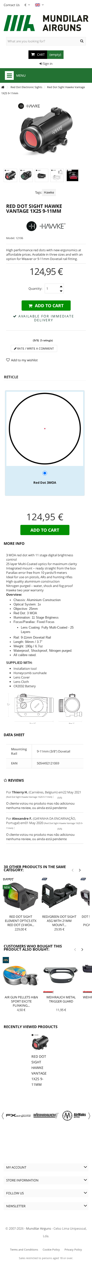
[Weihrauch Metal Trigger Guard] (61, 975)
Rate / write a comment (35, 348)
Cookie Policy (51, 1249)
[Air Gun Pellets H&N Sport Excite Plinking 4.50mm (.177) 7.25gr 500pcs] (21, 975)
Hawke (49, 192)
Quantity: (35, 288)
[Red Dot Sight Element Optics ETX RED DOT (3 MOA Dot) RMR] (21, 895)
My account (16, 1167)
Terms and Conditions (24, 1249)
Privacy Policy (73, 1249)
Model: (10, 238)
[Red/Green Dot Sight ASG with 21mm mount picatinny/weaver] (59, 895)
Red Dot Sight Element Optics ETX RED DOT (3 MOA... (21, 920)
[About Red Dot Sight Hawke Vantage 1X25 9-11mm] (40, 1042)
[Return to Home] (2, 87)
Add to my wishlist (24, 360)
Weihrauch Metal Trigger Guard (61, 999)
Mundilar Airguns (38, 1228)
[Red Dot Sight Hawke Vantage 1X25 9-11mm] (10, 175)
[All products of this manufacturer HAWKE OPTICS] (46, 226)
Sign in (47, 63)
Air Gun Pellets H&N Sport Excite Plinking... (21, 1001)
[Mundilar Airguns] (46, 23)
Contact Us (12, 5)
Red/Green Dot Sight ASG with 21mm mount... (59, 920)
